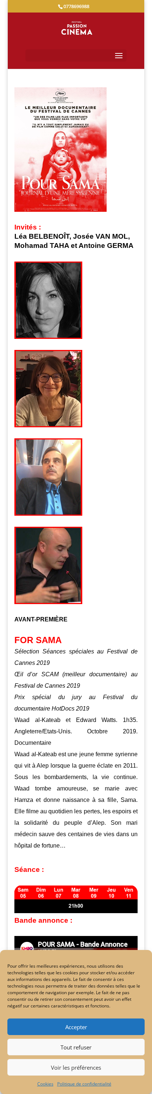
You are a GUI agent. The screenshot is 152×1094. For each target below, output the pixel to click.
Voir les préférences (76, 1067)
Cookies (45, 1084)
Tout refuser (76, 1047)
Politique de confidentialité (84, 1084)
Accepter (76, 1027)
